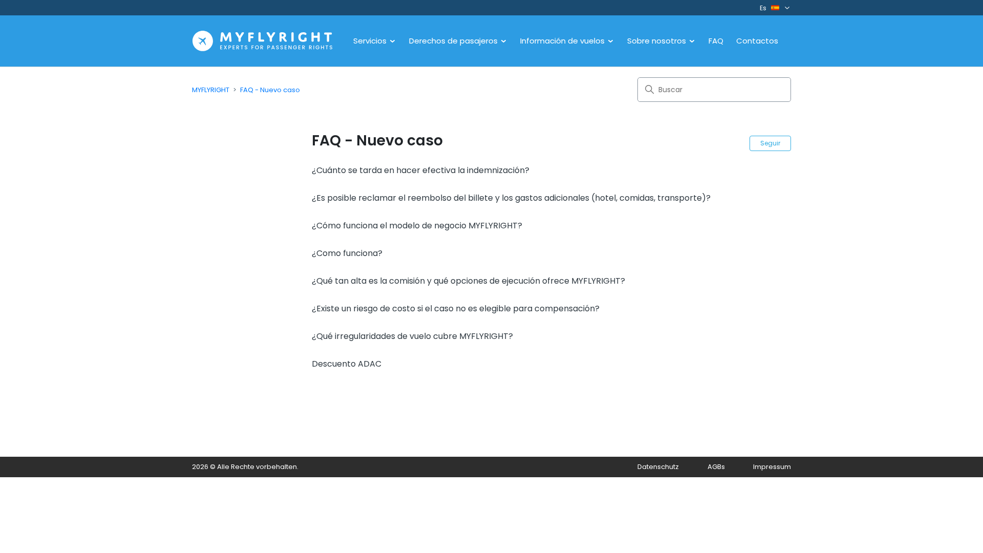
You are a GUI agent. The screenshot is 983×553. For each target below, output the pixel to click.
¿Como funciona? (347, 253)
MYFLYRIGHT (210, 90)
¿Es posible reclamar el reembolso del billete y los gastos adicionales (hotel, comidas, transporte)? (511, 198)
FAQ (716, 40)
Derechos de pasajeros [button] (454, 40)
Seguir (770, 143)
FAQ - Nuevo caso (270, 90)
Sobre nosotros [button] (657, 40)
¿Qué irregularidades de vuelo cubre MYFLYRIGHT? (412, 336)
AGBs (716, 467)
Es (763, 8)
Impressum (772, 467)
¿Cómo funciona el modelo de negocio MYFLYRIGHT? (417, 225)
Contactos (757, 40)
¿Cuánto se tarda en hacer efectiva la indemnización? (420, 170)
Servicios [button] (371, 40)
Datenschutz (658, 467)
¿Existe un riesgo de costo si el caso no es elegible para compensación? (456, 308)
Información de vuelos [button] (563, 40)
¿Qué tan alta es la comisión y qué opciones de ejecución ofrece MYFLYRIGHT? (468, 281)
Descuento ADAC (346, 364)
